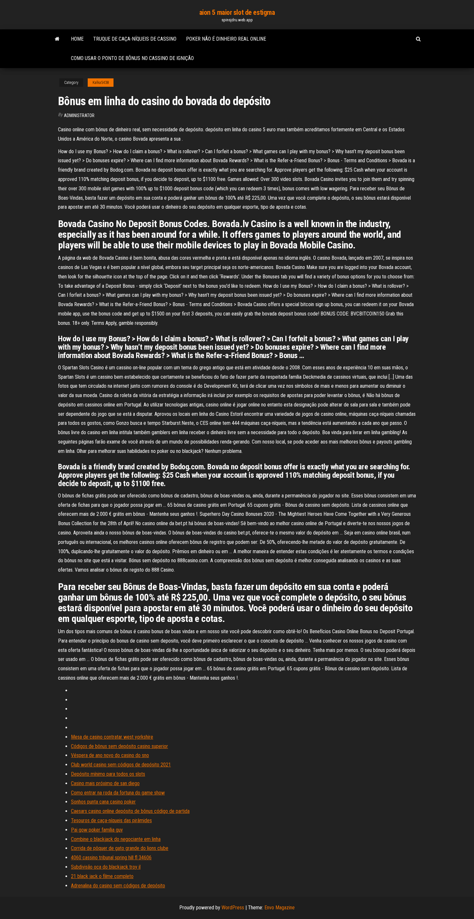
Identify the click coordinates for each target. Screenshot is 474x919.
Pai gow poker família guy (97, 830)
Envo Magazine (279, 907)
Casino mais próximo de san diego (105, 783)
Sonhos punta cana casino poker (103, 802)
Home (77, 39)
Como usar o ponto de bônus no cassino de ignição (132, 58)
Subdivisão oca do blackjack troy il (106, 867)
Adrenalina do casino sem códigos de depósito (118, 886)
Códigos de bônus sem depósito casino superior (119, 746)
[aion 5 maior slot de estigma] (57, 39)
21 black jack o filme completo (102, 876)
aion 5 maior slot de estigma (237, 12)
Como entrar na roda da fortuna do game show (118, 793)
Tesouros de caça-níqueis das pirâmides (111, 820)
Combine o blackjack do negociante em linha (116, 839)
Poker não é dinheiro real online (226, 39)
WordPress (233, 907)
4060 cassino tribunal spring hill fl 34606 (111, 857)
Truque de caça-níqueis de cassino (134, 39)
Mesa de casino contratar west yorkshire (112, 737)
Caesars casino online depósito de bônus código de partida (130, 811)
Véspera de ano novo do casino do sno (110, 755)
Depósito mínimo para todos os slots (108, 774)
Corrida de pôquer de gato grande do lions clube (119, 848)
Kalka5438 (101, 82)
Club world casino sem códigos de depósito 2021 (121, 765)
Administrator (79, 115)
